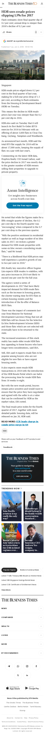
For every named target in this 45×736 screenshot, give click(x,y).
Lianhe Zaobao (10, 706)
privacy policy (33, 718)
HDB (4, 431)
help (25, 718)
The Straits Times (13, 702)
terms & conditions (8, 722)
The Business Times (30, 702)
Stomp (22, 710)
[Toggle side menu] (3, 3)
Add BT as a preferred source (20, 41)
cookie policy (21, 722)
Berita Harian (23, 706)
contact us (19, 718)
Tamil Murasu (35, 706)
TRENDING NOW (10, 488)
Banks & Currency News (29, 570)
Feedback (7, 447)
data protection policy (35, 722)
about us (10, 718)
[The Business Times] (20, 3)
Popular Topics (9, 570)
